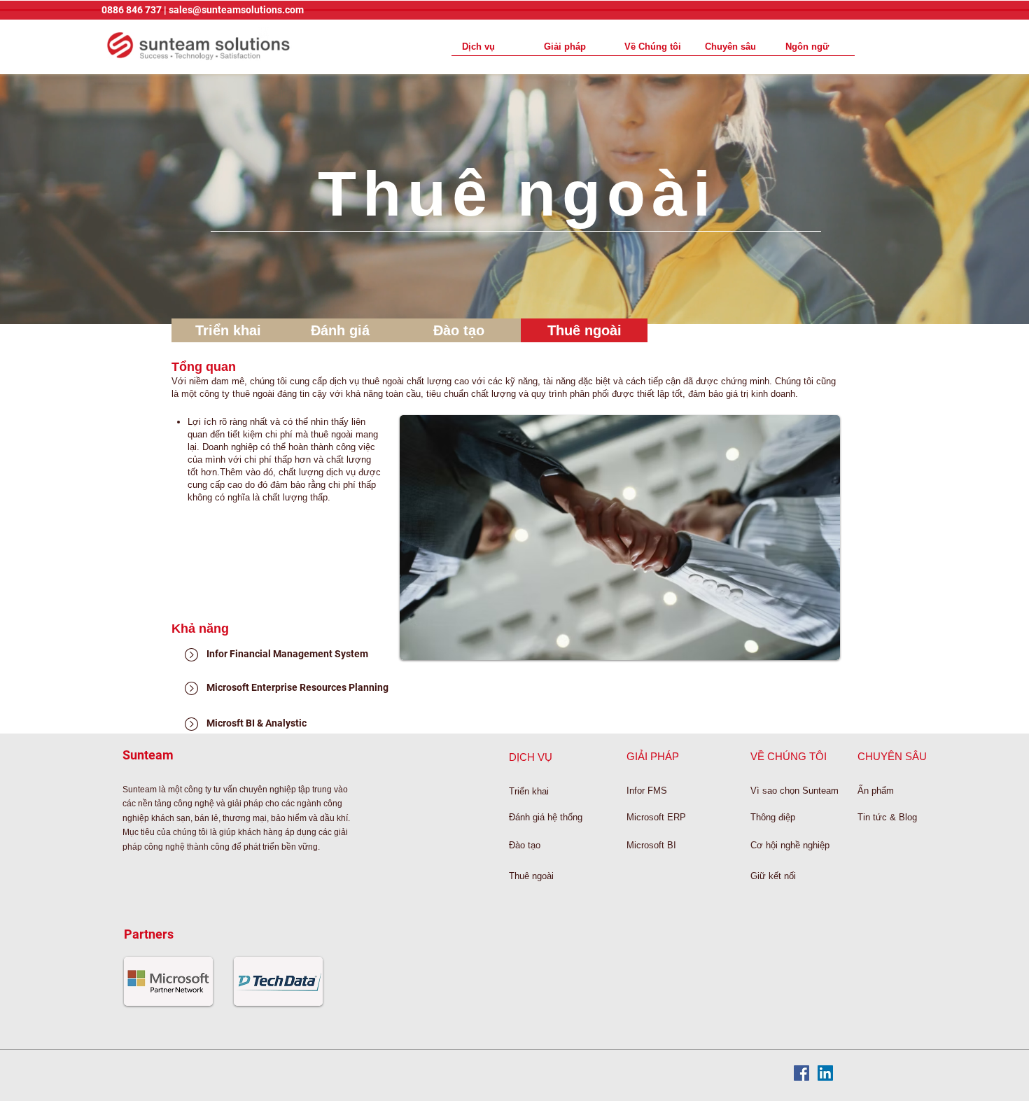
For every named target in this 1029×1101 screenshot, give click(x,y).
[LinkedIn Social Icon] (825, 1073)
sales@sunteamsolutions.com (236, 9)
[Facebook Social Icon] (801, 1073)
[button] (814, 46)
